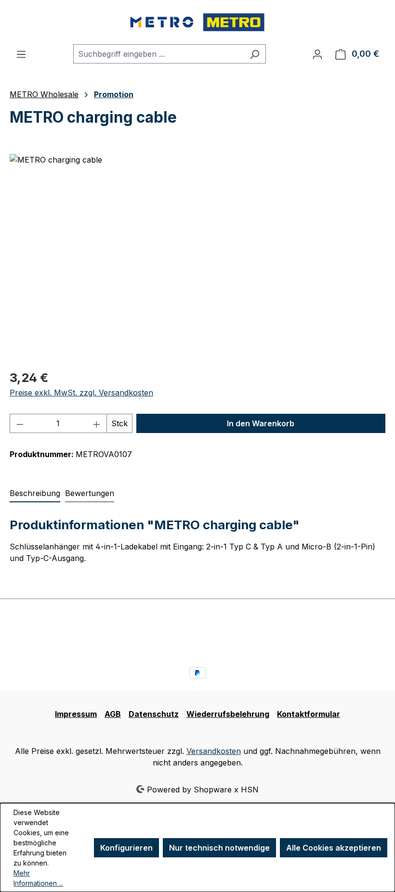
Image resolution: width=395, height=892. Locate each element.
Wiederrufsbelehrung (227, 714)
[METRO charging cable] (197, 257)
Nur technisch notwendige (219, 848)
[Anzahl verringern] (20, 423)
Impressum (76, 714)
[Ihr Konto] (317, 54)
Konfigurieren (126, 848)
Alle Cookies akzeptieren (333, 848)
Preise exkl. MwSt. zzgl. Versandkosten (81, 392)
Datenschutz (154, 714)
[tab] (35, 493)
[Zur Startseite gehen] (197, 22)
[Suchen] (254, 54)
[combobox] (158, 54)
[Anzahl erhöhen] (97, 423)
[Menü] (21, 54)
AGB (113, 714)
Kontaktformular (308, 714)
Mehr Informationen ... (38, 878)
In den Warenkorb (260, 423)
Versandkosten (213, 751)
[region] (197, 257)
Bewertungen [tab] (89, 493)
